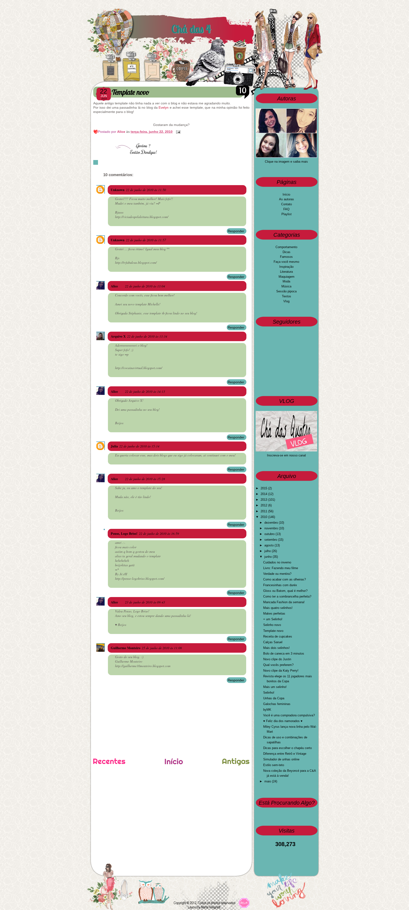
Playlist (286, 214)
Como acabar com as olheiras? (284, 579)
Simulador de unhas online (281, 759)
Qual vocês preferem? (278, 665)
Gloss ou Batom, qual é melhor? (285, 591)
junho (268, 556)
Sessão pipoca (286, 291)
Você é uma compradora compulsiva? (289, 715)
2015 (264, 488)
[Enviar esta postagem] (177, 132)
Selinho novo (272, 625)
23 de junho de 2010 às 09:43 (145, 602)
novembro (271, 528)
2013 (264, 499)
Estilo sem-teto (273, 765)
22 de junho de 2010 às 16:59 (159, 533)
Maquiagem (286, 276)
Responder (236, 231)
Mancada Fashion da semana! (284, 602)
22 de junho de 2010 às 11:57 (146, 240)
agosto (269, 545)
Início (286, 194)
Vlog (286, 301)
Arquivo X (118, 336)
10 (243, 90)
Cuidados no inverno (277, 562)
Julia (114, 446)
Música (286, 286)
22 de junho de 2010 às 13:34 (147, 336)
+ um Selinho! (272, 619)
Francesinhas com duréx (280, 585)
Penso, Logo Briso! (124, 533)
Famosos (286, 257)
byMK (267, 709)
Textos (286, 296)
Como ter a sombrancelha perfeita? (287, 596)
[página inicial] (174, 763)
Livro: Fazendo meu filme (280, 568)
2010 (264, 517)
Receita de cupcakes (277, 636)
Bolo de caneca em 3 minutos (283, 653)
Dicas (286, 252)
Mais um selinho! (275, 687)
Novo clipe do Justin (277, 659)
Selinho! (268, 692)
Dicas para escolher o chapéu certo (287, 748)
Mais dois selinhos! (276, 648)
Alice (121, 132)
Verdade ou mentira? (277, 573)
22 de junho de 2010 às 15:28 (145, 479)
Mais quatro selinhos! (278, 608)
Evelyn (164, 107)
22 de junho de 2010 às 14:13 (145, 391)
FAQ (286, 209)
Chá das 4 (191, 29)
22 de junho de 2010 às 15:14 (139, 446)
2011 (264, 511)
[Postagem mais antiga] (235, 762)
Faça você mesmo (286, 261)
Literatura (286, 271)
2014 (264, 494)
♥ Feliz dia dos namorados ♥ (282, 721)
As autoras (286, 199)
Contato (286, 204)
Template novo (273, 631)
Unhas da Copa (273, 698)
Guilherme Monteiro (125, 647)
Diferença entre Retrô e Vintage (284, 753)
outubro (270, 534)
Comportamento (286, 247)
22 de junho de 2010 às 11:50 (146, 189)
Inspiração (286, 266)
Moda (286, 281)
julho (268, 551)
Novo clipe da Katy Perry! (280, 670)
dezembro (271, 522)
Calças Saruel (272, 642)
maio (268, 781)
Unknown (117, 189)
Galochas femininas (276, 704)
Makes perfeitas (274, 613)
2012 (264, 505)
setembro (271, 539)
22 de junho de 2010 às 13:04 (145, 286)
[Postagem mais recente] (109, 761)
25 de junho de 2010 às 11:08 (162, 648)
